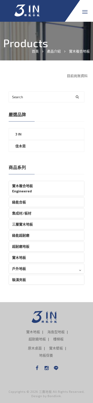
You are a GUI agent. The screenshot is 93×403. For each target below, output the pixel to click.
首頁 (35, 51)
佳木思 (20, 146)
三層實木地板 (22, 224)
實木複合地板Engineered (22, 188)
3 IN (18, 134)
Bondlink (54, 396)
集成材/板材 (21, 213)
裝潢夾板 (19, 280)
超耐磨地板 (20, 246)
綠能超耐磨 (20, 235)
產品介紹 (54, 51)
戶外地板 (19, 268)
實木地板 (19, 257)
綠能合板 (19, 202)
